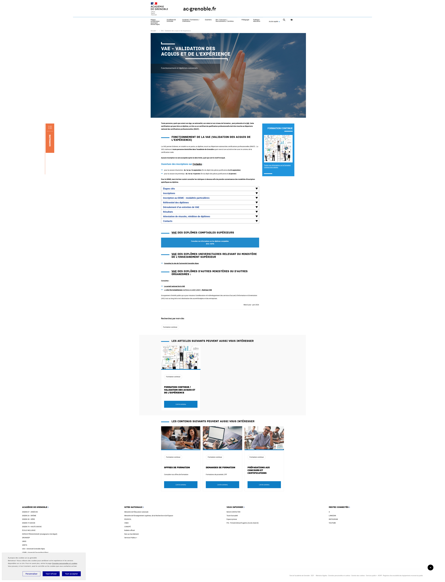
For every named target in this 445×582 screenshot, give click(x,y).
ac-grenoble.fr (199, 8)
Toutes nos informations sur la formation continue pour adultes (277, 166)
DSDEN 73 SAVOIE (28, 523)
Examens (208, 20)
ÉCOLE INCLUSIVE (28, 530)
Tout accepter (71, 573)
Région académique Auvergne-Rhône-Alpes (155, 22)
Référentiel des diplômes (176, 202)
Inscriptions (169, 193)
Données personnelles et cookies (64, 563)
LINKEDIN (332, 515)
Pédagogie (245, 20)
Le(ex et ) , (188, 290)
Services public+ (371, 575)
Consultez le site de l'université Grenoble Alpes (181, 263)
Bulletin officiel (129, 530)
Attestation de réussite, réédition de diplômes (186, 216)
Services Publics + (130, 537)
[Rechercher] (284, 21)
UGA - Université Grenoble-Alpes (33, 549)
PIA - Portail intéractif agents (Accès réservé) (243, 523)
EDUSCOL (127, 519)
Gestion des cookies (358, 575)
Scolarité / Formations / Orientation (190, 20)
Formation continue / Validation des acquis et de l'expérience (179, 390)
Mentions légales (321, 575)
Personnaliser (31, 573)
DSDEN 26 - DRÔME (29, 515)
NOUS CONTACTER (233, 512)
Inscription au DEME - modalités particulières (186, 197)
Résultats (168, 211)
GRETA (24, 545)
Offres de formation (177, 467)
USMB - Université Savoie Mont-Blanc (35, 552)
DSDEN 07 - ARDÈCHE (30, 512)
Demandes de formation (220, 467)
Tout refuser (51, 573)
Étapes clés (169, 188)
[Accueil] (162, 8)
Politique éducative (256, 20)
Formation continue (170, 327)
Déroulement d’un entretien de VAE (181, 207)
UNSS (24, 541)
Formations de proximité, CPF (216, 474)
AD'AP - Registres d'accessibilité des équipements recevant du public (400, 575)
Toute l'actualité (232, 515)
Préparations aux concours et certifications (259, 470)
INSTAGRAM (333, 519)
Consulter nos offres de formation (176, 474)
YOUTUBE (332, 523)
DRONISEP (26, 537)
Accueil (153, 31)
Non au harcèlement (131, 534)
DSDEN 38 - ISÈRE (28, 519)
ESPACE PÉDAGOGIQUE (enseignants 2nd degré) (39, 534)
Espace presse (232, 519)
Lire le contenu (181, 404)
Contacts (167, 221)
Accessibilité (292, 20)
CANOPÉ (127, 526)
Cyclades (197, 164)
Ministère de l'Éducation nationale (136, 512)
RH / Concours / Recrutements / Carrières (225, 20)
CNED (126, 523)
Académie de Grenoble (171, 20)
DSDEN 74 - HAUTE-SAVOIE (32, 526)
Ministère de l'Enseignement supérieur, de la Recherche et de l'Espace (148, 515)
